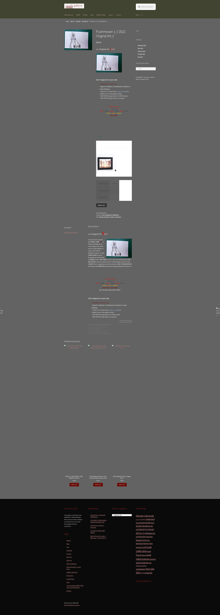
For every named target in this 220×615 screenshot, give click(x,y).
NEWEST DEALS (101, 15)
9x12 (103, 215)
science (145, 559)
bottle (148, 522)
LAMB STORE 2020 (72, 572)
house (139, 540)
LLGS (144, 547)
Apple (148, 519)
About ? (111, 15)
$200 (113, 113)
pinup (144, 555)
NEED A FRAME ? (114, 115)
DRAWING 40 (85, 21)
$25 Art (107, 111)
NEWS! (78, 15)
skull (138, 562)
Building (139, 526)
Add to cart (101, 205)
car (151, 526)
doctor (142, 529)
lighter (146, 543)
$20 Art (101, 111)
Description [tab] (67, 227)
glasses (148, 533)
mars (149, 551)
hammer (149, 536)
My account (70, 575)
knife (148, 540)
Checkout (69, 550)
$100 (107, 113)
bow (152, 523)
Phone (138, 555)
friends (151, 529)
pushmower (118, 217)
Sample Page (70, 579)
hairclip (142, 536)
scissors (152, 559)
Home (67, 21)
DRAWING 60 (115, 215)
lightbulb (139, 543)
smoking (144, 562)
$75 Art (126, 111)
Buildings (146, 526)
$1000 (118, 113)
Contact (118, 15)
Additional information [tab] (71, 233)
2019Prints (143, 519)
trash (142, 573)
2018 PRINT (138, 519)
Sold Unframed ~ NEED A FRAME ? (110, 287)
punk (148, 555)
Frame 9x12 (105, 172)
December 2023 (142, 45)
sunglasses (140, 569)
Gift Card (69, 557)
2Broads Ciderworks (104, 217)
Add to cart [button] (74, 484)
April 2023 (140, 48)
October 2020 (141, 54)
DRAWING (78, 21)
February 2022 (141, 51)
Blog (68, 544)
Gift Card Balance (71, 564)
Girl (137, 533)
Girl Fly (142, 533)
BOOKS (85, 15)
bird (153, 519)
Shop (92, 15)
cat (137, 529)
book (138, 523)
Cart (68, 547)
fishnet (112, 217)
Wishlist (69, 591)
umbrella (148, 572)
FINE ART (72, 21)
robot (139, 559)
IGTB (144, 540)
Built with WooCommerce (71, 605)
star (150, 563)
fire (146, 529)
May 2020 (140, 57)
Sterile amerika (141, 566)
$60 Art (121, 111)
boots (142, 522)
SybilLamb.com (68, 15)
